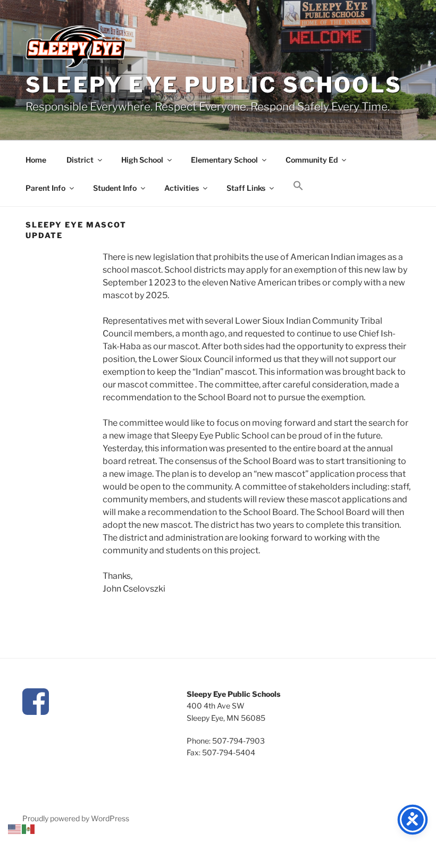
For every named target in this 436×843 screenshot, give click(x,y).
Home (36, 159)
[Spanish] (29, 828)
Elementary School (224, 159)
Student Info (115, 187)
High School (142, 159)
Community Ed (312, 159)
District (80, 159)
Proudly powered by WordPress (75, 818)
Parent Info (45, 187)
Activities (181, 187)
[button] (298, 186)
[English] (15, 828)
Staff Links (246, 187)
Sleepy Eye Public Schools (214, 85)
